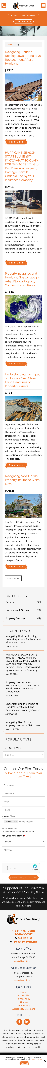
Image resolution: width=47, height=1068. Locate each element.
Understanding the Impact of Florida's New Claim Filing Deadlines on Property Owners (23, 707)
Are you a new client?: (13, 835)
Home (9, 44)
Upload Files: (8, 816)
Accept (24, 1063)
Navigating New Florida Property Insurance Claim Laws (22, 480)
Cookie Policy (36, 1060)
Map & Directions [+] (23, 961)
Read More (16, 141)
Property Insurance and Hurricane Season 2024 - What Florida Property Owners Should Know (23, 687)
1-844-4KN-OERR (23, 930)
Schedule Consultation (23, 16)
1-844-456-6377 (23, 934)
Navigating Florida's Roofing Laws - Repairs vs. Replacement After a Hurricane (23, 639)
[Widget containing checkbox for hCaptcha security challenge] (21, 868)
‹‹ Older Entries (13, 578)
